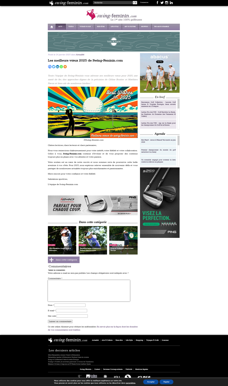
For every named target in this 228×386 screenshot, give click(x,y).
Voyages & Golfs (152, 340)
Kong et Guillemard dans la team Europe (63, 359)
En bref (160, 97)
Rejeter (166, 382)
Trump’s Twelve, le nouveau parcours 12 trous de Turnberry (71, 362)
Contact (97, 369)
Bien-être (119, 340)
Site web (52, 316)
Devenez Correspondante (113, 369)
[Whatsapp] (61, 66)
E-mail (51, 310)
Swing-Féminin (85, 369)
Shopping (139, 340)
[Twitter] (53, 66)
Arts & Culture (107, 340)
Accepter (151, 382)
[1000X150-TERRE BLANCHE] (113, 50)
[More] (65, 66)
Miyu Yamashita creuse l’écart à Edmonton (64, 355)
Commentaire (55, 278)
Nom (51, 305)
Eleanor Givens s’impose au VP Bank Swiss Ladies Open (69, 364)
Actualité (80, 54)
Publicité (129, 369)
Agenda (160, 133)
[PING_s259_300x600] (160, 203)
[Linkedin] (57, 66)
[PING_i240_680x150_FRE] (93, 205)
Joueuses (165, 340)
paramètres (130, 383)
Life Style (129, 340)
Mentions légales (141, 369)
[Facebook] (49, 66)
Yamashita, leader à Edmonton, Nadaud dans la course (68, 357)
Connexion (144, 2)
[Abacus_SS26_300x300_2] (160, 73)
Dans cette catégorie (93, 222)
